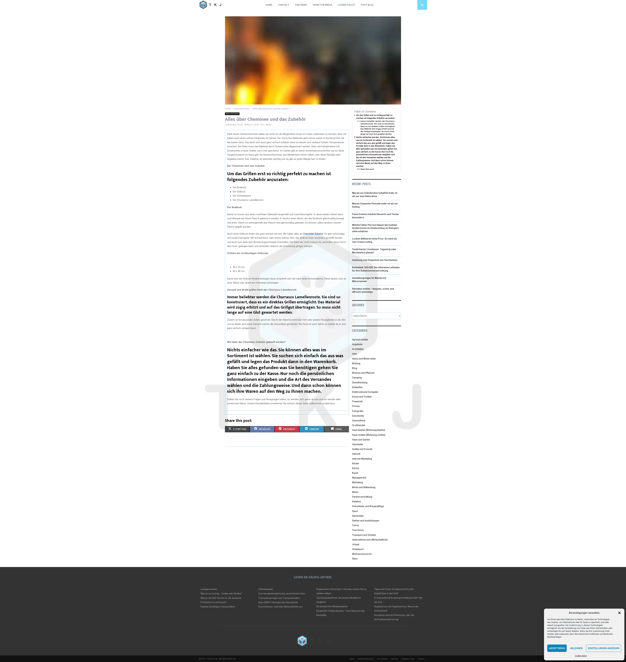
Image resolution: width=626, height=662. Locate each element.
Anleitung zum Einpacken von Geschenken (374, 260)
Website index (408, 659)
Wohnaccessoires (362, 554)
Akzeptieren (557, 648)
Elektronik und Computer (365, 392)
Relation (356, 501)
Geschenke (358, 416)
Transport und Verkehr (364, 535)
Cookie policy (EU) (366, 659)
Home (269, 5)
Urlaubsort (358, 549)
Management (359, 477)
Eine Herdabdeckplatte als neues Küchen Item (281, 593)
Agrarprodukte (360, 339)
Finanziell (357, 401)
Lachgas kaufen (209, 589)
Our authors (382, 659)
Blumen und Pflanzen (363, 373)
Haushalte (357, 444)
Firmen (356, 406)
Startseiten (358, 516)
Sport (355, 511)
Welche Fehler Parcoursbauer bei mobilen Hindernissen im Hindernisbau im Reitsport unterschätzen (375, 228)
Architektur (358, 349)
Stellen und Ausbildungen (365, 520)
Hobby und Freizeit (362, 449)
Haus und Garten (232, 114)
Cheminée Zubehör (313, 233)
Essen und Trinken (362, 396)
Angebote (357, 344)
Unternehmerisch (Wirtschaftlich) (370, 539)
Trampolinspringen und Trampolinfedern (279, 598)
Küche (355, 468)
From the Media (322, 5)
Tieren (355, 525)
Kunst (355, 473)
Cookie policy (581, 656)
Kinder (355, 463)
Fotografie (357, 411)
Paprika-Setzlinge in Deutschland (218, 606)
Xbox (355, 558)
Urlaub (355, 544)
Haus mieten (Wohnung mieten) (369, 435)
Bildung (356, 363)
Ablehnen (576, 648)
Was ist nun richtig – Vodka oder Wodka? (221, 593)
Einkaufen (357, 387)
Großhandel (358, 425)
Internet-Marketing (362, 458)
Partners (301, 5)
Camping (357, 377)
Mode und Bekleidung (363, 487)
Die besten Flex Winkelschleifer (332, 606)
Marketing (357, 482)
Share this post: (367, 169)
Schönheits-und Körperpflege (368, 506)
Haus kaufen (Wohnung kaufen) (368, 430)
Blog (354, 368)
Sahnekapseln (265, 589)
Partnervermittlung (362, 496)
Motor (355, 492)
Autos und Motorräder (364, 358)
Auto (354, 353)
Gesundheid (358, 420)
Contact (283, 5)
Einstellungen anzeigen (603, 648)
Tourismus (358, 530)
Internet (356, 454)
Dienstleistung (359, 382)
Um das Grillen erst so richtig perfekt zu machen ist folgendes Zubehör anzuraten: (375, 116)
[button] (619, 612)
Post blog (367, 5)
